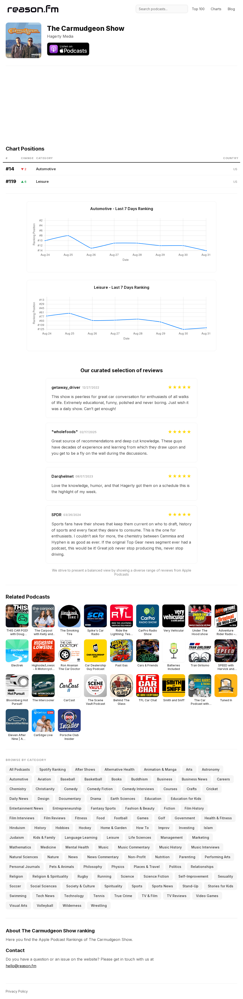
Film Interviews (21, 818)
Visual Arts (18, 905)
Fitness (81, 818)
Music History (170, 847)
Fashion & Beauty (139, 808)
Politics (175, 867)
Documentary (70, 799)
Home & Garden (114, 828)
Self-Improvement (193, 876)
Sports (137, 886)
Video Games (207, 896)
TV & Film (149, 896)
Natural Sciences (23, 857)
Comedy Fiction (100, 789)
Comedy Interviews (138, 789)
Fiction (169, 808)
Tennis (99, 896)
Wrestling (99, 905)
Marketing (200, 837)
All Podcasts (19, 769)
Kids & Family (44, 837)
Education (153, 799)
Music (103, 847)
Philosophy (93, 867)
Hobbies (62, 828)
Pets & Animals (61, 867)
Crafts (192, 789)
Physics (118, 867)
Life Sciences (140, 837)
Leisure (42, 181)
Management (172, 837)
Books (117, 779)
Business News (194, 779)
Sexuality (225, 876)
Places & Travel (147, 867)
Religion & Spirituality (50, 876)
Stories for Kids (220, 886)
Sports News (162, 886)
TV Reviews (177, 896)
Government (185, 818)
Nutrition (162, 857)
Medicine (48, 847)
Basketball (93, 779)
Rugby (83, 876)
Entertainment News (26, 808)
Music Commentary (134, 847)
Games (143, 818)
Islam (208, 828)
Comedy (71, 789)
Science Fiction (156, 876)
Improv (163, 828)
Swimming (17, 896)
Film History (194, 808)
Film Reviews (54, 818)
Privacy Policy (17, 991)
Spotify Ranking (52, 769)
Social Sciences (43, 886)
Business (164, 779)
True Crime (123, 896)
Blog (231, 9)
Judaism (16, 837)
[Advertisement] (121, 99)
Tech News (45, 896)
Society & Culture (80, 886)
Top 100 (198, 9)
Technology (74, 896)
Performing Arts (217, 857)
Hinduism (17, 828)
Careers (223, 779)
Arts (189, 769)
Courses (170, 789)
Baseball (68, 779)
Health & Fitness (218, 818)
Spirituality (113, 886)
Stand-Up (190, 886)
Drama (95, 799)
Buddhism (139, 779)
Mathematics (20, 847)
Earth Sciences (123, 799)
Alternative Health (120, 769)
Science (127, 876)
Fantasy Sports (103, 808)
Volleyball (45, 905)
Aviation (44, 779)
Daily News (18, 799)
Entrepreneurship (67, 808)
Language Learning (81, 837)
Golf (161, 818)
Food (101, 818)
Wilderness (72, 905)
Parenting (187, 857)
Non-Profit (137, 857)
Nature (53, 857)
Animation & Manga (160, 769)
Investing (186, 828)
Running (104, 876)
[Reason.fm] (33, 9)
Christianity (45, 789)
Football (120, 818)
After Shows (85, 769)
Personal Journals (24, 867)
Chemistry (17, 789)
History (40, 828)
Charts (216, 9)
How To (142, 828)
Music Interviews (205, 847)
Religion (16, 876)
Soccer (15, 886)
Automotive (46, 169)
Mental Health (77, 847)
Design (43, 799)
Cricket (212, 789)
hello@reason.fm (21, 965)
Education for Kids (186, 799)
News (73, 857)
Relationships (202, 867)
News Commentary (103, 857)
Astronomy (211, 769)
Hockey (85, 828)
